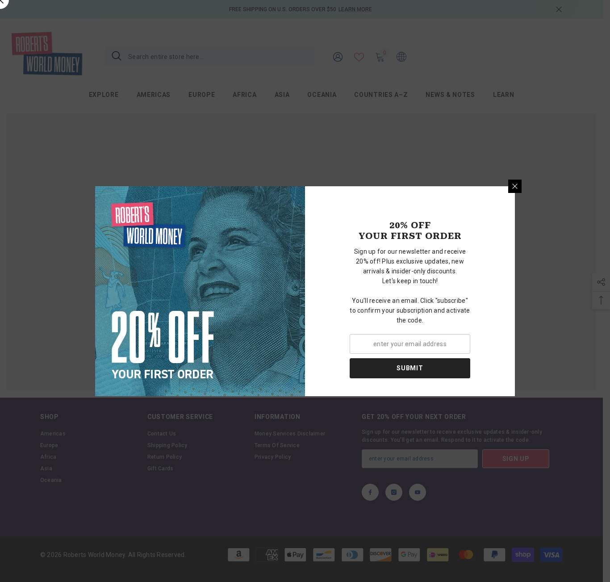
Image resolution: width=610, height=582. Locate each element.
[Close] (515, 186)
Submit (410, 368)
